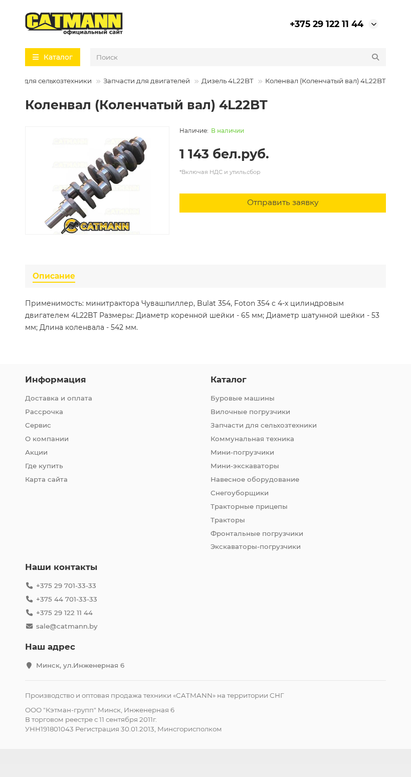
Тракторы (228, 520)
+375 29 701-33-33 (66, 585)
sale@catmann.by (66, 626)
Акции (36, 452)
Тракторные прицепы (249, 506)
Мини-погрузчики (242, 452)
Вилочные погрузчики (250, 412)
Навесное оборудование (255, 479)
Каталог (229, 379)
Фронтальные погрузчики (257, 533)
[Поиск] (375, 57)
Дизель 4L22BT (227, 81)
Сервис (38, 425)
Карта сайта (46, 479)
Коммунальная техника (252, 439)
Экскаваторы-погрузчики (256, 546)
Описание (54, 276)
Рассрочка (44, 412)
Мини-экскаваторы (245, 466)
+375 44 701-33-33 (66, 599)
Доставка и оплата (58, 398)
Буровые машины (243, 398)
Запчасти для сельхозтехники (264, 425)
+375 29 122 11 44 (326, 24)
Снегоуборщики (240, 493)
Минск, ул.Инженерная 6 (80, 665)
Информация (55, 379)
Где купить (44, 466)
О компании (47, 439)
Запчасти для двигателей (146, 81)
